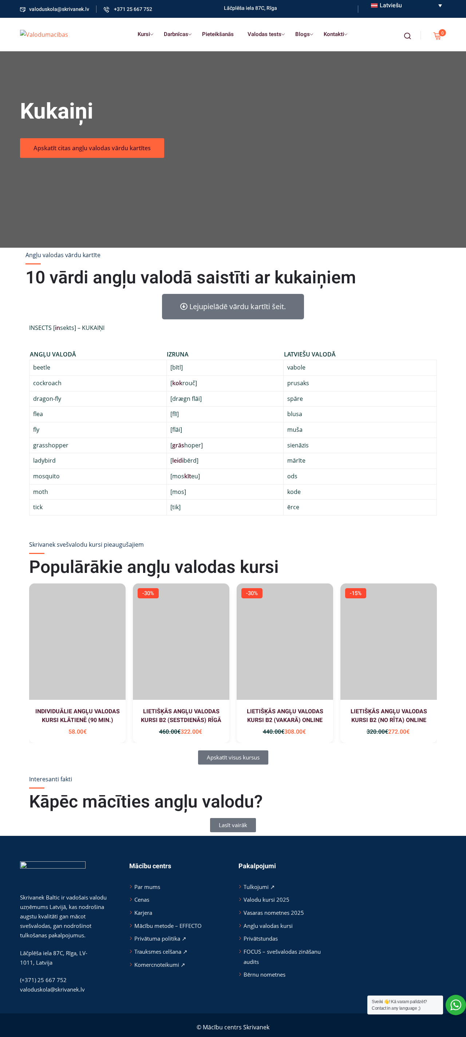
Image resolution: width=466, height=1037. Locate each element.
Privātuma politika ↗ (160, 938)
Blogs (302, 34)
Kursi (144, 34)
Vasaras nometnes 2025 (274, 912)
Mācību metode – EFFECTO (168, 925)
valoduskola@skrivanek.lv (59, 9)
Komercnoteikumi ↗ (159, 964)
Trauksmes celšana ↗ (160, 951)
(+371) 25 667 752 (43, 980)
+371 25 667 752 (132, 9)
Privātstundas (261, 938)
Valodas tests (264, 34)
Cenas (141, 899)
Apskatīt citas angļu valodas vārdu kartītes (92, 148)
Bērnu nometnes (264, 974)
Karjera (143, 912)
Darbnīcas (176, 34)
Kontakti (334, 34)
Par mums (147, 886)
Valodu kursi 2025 (266, 899)
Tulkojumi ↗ (259, 886)
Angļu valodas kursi (268, 925)
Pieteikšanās (218, 34)
